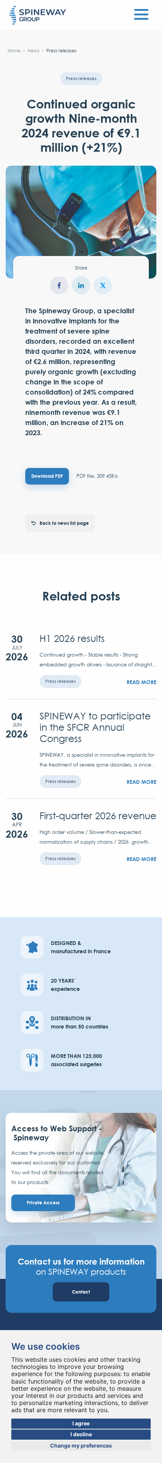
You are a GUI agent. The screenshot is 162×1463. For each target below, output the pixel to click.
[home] (38, 16)
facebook (59, 285)
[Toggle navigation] (141, 13)
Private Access (43, 1202)
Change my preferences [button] (81, 1445)
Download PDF (47, 476)
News (34, 50)
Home (14, 50)
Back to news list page (64, 523)
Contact (81, 1292)
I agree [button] (81, 1423)
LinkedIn (81, 285)
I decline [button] (81, 1434)
